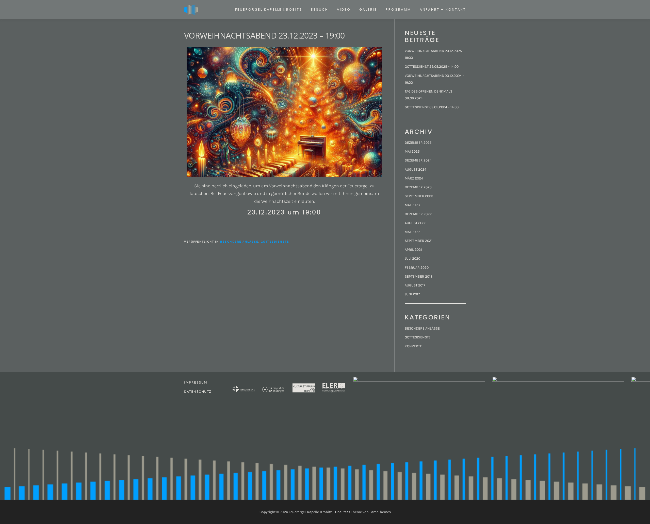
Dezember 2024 (418, 160)
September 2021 (418, 241)
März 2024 (414, 178)
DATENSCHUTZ (198, 391)
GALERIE (368, 9)
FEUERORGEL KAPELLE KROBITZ (268, 9)
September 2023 (419, 196)
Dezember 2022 (418, 214)
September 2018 (419, 276)
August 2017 (415, 285)
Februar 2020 (417, 267)
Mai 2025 (412, 151)
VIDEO (344, 9)
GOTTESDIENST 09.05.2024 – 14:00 (432, 107)
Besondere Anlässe (239, 241)
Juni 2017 (412, 294)
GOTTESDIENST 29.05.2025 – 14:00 (432, 66)
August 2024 (415, 169)
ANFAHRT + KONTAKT (443, 9)
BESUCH (319, 9)
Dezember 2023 (418, 187)
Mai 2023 (412, 205)
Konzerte (413, 346)
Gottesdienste (275, 241)
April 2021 (413, 249)
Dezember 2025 (418, 142)
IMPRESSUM (195, 382)
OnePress (342, 512)
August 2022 (415, 223)
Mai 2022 (412, 232)
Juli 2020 (412, 258)
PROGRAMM (398, 9)
